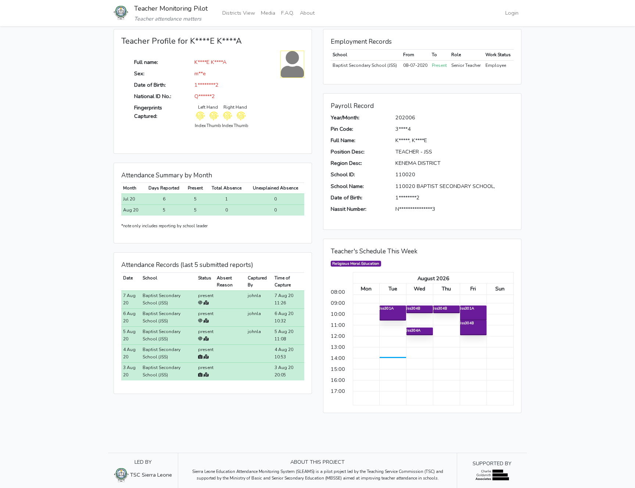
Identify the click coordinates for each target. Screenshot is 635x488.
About (307, 13)
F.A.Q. (287, 13)
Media (268, 13)
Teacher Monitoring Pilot (171, 8)
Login (512, 13)
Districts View (238, 13)
